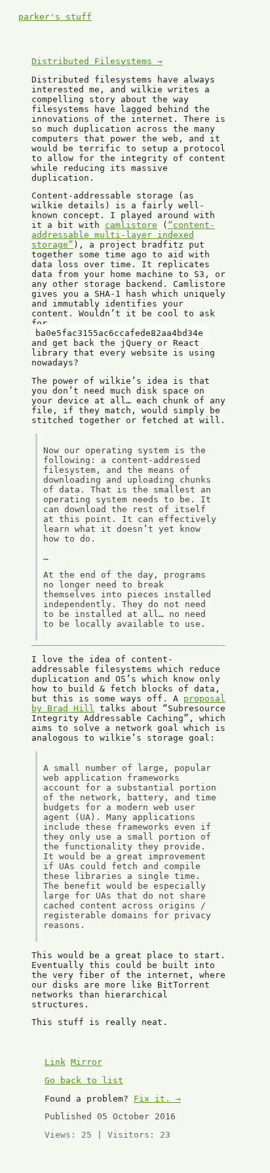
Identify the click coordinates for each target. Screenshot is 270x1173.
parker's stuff (55, 17)
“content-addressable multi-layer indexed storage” (123, 235)
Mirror (86, 1062)
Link (55, 1062)
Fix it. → (157, 1099)
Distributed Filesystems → (97, 61)
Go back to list (84, 1080)
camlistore (131, 225)
